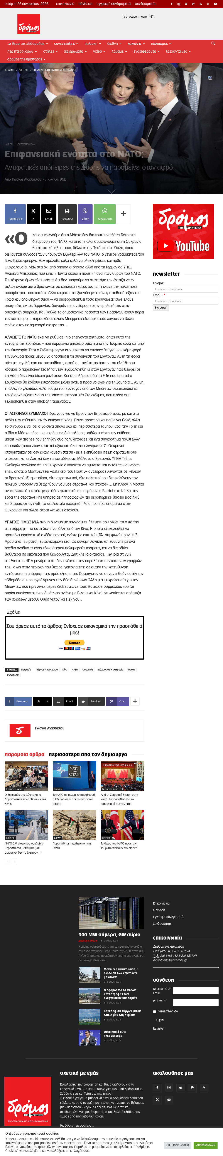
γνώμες (57, 789)
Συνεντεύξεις (64, 43)
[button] (213, 44)
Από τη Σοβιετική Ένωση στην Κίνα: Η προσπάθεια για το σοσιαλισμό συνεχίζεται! (119, 800)
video (97, 51)
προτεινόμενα (26, 144)
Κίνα (65, 669)
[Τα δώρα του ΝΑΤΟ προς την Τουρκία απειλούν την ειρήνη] (122, 825)
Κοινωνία (134, 43)
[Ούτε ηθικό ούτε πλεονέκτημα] (89, 1037)
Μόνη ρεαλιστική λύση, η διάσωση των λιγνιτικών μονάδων (121, 973)
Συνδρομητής (145, 4)
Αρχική (9, 70)
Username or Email (162, 991)
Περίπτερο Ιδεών (20, 51)
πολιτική (10, 838)
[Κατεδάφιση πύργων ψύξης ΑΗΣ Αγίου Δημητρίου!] (89, 1016)
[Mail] (186, 4)
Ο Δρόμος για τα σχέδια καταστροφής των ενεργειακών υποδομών (120, 994)
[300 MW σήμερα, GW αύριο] (111, 913)
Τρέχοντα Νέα (176, 51)
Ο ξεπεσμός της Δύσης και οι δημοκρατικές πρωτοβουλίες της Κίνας (25, 800)
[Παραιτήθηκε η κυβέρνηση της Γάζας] (74, 825)
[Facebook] (171, 4)
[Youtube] (215, 4)
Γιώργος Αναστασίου (26, 179)
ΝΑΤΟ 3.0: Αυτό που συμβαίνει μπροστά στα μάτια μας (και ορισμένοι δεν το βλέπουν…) (24, 848)
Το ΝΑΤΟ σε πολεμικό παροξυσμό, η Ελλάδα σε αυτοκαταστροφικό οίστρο (74, 800)
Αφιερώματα (73, 51)
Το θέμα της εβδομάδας (25, 43)
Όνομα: (158, 283)
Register (158, 1028)
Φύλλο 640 (13, 675)
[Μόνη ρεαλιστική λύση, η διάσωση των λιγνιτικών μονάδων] (89, 975)
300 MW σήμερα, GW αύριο (109, 935)
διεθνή (23, 70)
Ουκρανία (88, 669)
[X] (208, 4)
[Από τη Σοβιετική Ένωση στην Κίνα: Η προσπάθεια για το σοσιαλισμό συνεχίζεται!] (122, 776)
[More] (123, 214)
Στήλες (48, 51)
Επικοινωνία (65, 4)
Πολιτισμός (159, 43)
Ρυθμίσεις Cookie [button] (178, 1145)
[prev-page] (7, 861)
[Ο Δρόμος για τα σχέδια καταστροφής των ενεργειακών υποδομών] (89, 996)
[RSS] (201, 4)
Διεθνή (112, 43)
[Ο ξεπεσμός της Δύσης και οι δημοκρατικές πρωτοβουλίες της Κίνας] (26, 776)
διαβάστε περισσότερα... (77, 1125)
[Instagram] (179, 4)
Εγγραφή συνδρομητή (114, 4)
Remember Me (168, 1011)
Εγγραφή (161, 307)
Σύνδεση (86, 4)
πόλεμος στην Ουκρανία (110, 669)
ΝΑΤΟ (75, 669)
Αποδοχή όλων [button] (205, 1145)
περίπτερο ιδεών (14, 789)
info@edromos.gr (175, 960)
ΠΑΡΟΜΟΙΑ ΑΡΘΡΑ (24, 754)
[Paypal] (193, 4)
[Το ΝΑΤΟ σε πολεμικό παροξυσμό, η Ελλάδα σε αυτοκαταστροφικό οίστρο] (74, 776)
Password (160, 1001)
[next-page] (14, 861)
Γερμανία (26, 669)
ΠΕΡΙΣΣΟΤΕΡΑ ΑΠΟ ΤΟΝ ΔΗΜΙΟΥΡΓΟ (88, 754)
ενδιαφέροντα (144, 51)
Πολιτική (91, 43)
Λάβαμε (118, 51)
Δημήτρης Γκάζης (88, 941)
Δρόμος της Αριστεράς (24, 59)
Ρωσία (131, 669)
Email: (159, 295)
